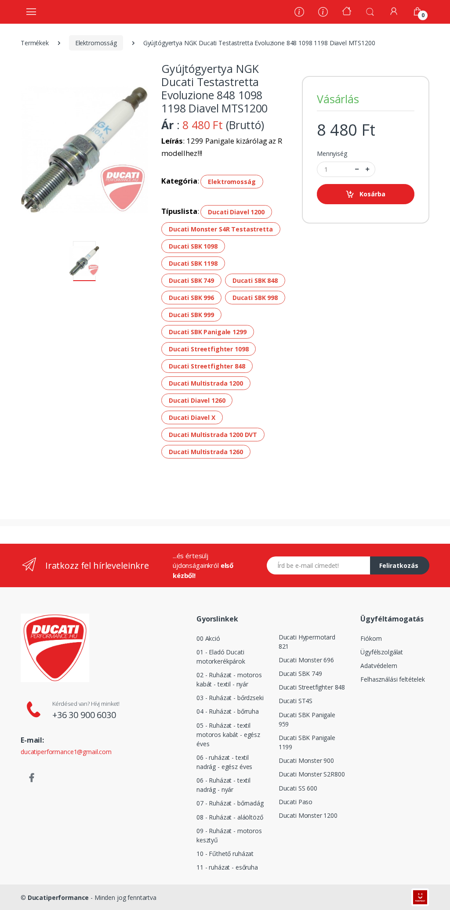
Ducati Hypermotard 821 (307, 641)
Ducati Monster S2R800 (312, 774)
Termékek (35, 43)
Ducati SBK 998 (255, 297)
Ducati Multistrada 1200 (206, 383)
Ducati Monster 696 (306, 660)
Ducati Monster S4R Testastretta (221, 229)
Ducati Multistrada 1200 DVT (213, 434)
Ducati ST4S (295, 701)
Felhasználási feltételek (392, 679)
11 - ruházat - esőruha (227, 867)
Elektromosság (96, 43)
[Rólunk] (299, 13)
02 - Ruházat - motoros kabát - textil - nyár (229, 679)
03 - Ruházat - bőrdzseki (230, 697)
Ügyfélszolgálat (381, 652)
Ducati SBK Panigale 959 (307, 719)
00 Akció (208, 638)
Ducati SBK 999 (191, 315)
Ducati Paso (295, 802)
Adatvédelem (378, 665)
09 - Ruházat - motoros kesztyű (229, 835)
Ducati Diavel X (192, 417)
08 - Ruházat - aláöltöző (229, 817)
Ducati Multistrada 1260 (206, 452)
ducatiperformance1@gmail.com (66, 752)
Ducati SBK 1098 (193, 246)
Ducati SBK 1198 (193, 263)
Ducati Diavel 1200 (236, 212)
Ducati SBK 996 (191, 297)
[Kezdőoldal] (347, 12)
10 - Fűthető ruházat (225, 853)
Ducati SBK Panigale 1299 (208, 332)
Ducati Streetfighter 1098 (208, 349)
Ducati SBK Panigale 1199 (307, 742)
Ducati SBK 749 (191, 280)
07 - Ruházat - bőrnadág (230, 803)
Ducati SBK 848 (255, 280)
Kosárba (372, 194)
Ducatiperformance (58, 897)
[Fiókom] (394, 11)
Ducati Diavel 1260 (197, 400)
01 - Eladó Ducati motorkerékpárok (220, 656)
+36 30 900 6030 (84, 715)
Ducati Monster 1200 (308, 815)
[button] (370, 11)
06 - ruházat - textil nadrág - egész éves (224, 762)
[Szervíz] (323, 13)
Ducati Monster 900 (306, 760)
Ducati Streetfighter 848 (207, 366)
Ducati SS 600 (298, 788)
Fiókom (370, 638)
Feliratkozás (398, 565)
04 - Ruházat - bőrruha (227, 711)
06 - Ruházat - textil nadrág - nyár (223, 785)
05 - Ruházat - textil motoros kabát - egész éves (228, 734)
